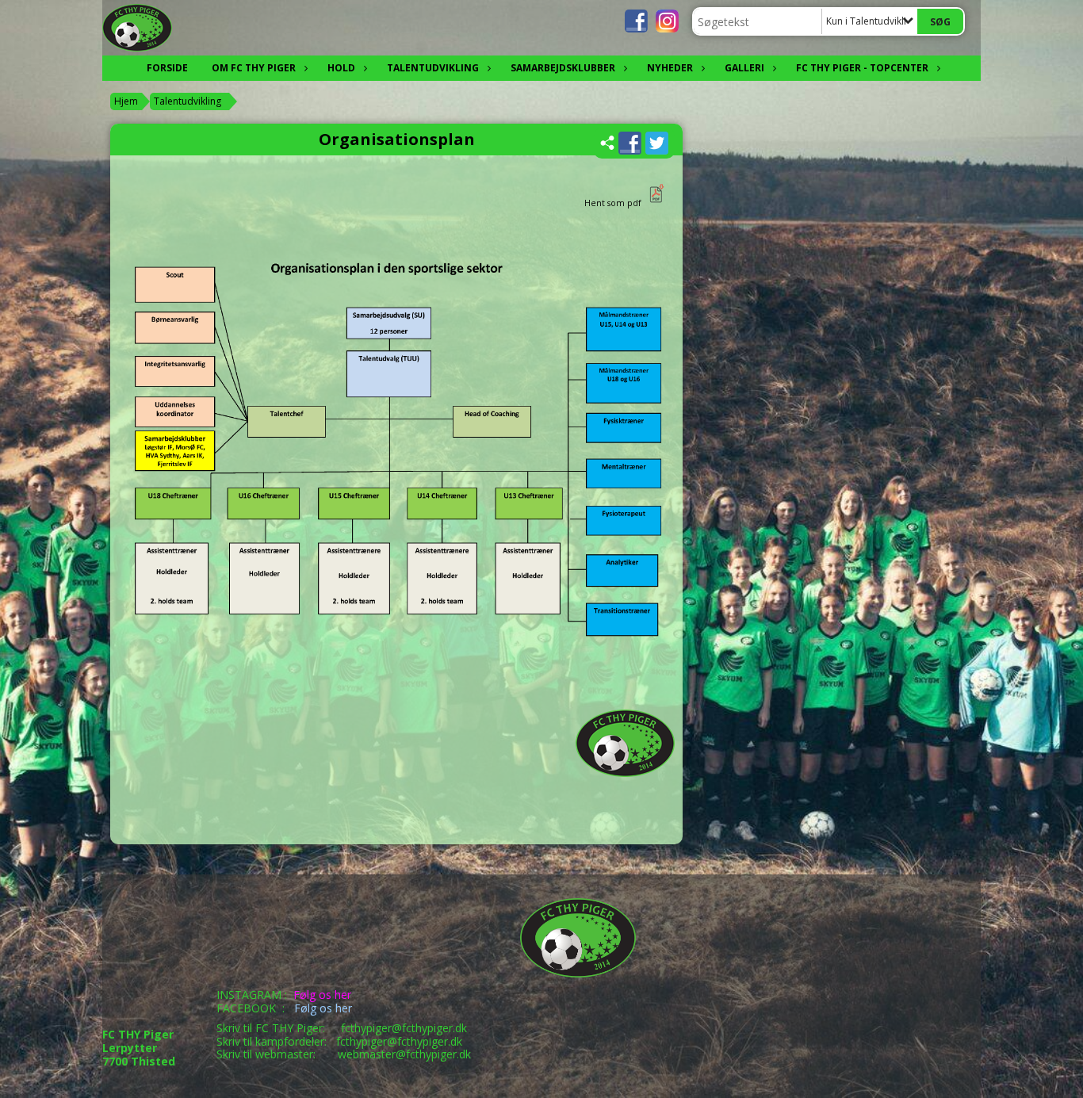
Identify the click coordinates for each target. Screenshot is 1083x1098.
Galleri (744, 68)
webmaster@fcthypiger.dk (404, 1054)
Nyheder (670, 68)
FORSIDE (167, 68)
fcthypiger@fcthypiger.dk (404, 1027)
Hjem (126, 101)
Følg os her (322, 994)
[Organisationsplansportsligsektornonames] (656, 203)
